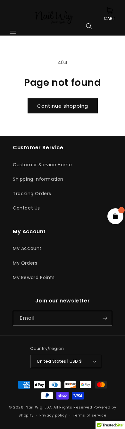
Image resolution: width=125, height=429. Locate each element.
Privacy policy (53, 415)
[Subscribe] (105, 318)
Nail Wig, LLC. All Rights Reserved (59, 407)
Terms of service (89, 415)
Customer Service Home (42, 164)
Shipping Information (38, 179)
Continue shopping (62, 106)
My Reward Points (34, 277)
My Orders (25, 263)
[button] (13, 18)
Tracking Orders (32, 193)
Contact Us (26, 208)
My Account (27, 248)
